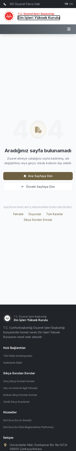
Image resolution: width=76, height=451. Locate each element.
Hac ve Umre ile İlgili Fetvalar (20, 388)
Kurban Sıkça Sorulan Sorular (20, 394)
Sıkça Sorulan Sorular (38, 219)
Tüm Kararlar (54, 214)
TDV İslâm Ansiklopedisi (17, 355)
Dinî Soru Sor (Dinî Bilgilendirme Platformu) (28, 427)
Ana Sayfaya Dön (40, 176)
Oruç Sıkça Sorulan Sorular (18, 381)
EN (71, 3)
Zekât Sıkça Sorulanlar (16, 401)
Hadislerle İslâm (12, 362)
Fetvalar (18, 214)
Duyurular (35, 214)
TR (66, 3)
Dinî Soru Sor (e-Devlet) (17, 420)
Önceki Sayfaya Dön (40, 186)
